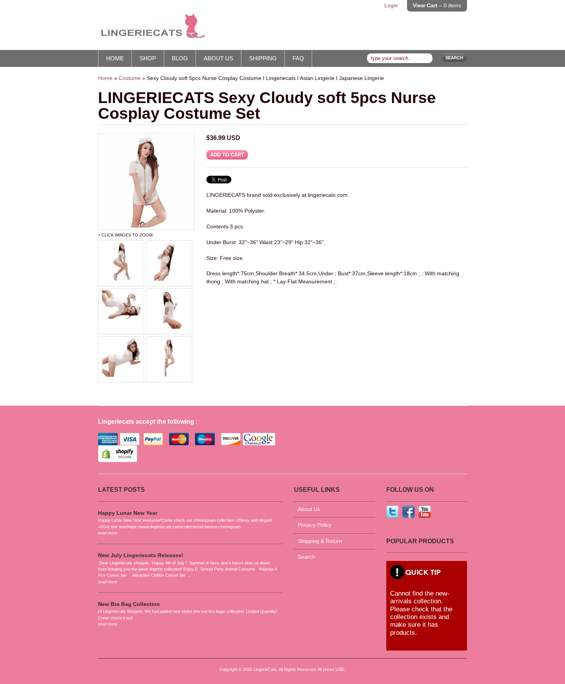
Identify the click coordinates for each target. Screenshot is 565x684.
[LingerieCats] (152, 29)
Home (115, 58)
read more (107, 533)
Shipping (263, 58)
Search (454, 57)
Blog (180, 58)
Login (391, 5)
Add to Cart (227, 155)
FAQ (298, 58)
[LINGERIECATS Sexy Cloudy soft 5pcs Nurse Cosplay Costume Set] (146, 181)
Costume (130, 78)
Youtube (425, 512)
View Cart (437, 5)
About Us (218, 58)
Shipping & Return (320, 541)
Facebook (408, 512)
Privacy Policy (314, 525)
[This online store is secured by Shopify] (117, 460)
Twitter (392, 512)
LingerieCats (265, 669)
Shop (148, 58)
